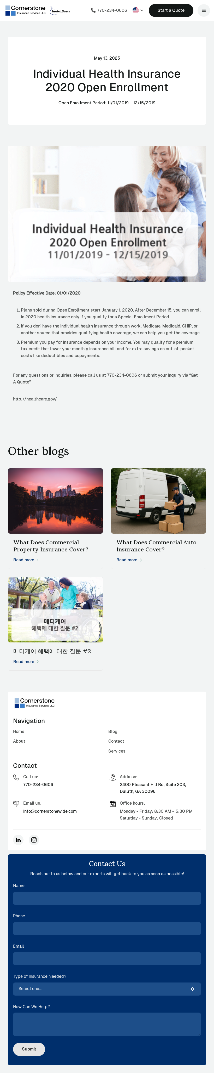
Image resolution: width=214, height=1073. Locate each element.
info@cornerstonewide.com (50, 811)
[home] (25, 10)
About (19, 741)
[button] (138, 10)
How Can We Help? (31, 1006)
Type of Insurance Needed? (39, 976)
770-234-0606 (38, 784)
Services (117, 751)
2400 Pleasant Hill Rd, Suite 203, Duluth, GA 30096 (153, 788)
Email (18, 946)
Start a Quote (171, 10)
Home (18, 731)
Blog (112, 731)
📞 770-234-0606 (109, 10)
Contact (116, 741)
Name (19, 885)
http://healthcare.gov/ (35, 399)
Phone (19, 915)
